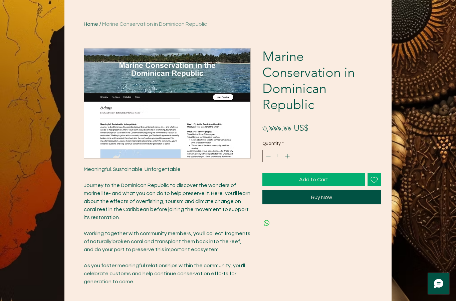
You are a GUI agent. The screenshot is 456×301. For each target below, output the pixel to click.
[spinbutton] (278, 156)
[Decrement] (267, 156)
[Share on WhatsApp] (267, 223)
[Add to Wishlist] (374, 179)
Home (91, 24)
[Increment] (288, 156)
